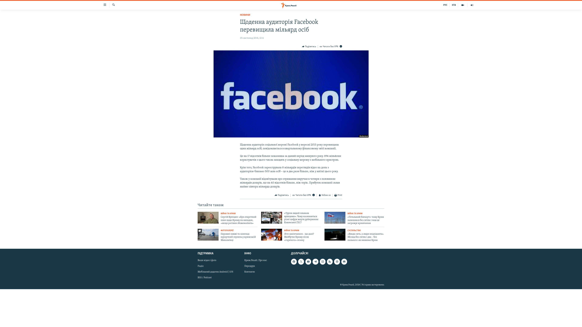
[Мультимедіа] (462, 5)
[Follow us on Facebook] (294, 261)
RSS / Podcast (205, 277)
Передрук (249, 266)
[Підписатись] (344, 261)
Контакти (249, 272)
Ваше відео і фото (207, 260)
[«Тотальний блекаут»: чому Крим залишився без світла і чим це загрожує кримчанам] (334, 218)
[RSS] (330, 261)
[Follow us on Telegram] (315, 261)
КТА (454, 5)
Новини (245, 15)
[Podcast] (337, 261)
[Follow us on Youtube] (308, 261)
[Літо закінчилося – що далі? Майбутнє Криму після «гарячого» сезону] (271, 235)
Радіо (201, 266)
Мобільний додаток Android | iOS (215, 272)
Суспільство (354, 231)
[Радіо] (472, 5)
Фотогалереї (227, 231)
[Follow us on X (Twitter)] (301, 261)
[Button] (309, 47)
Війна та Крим (228, 214)
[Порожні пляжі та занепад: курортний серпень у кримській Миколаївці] (208, 235)
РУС (445, 5)
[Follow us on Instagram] (323, 261)
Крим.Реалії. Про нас (255, 260)
